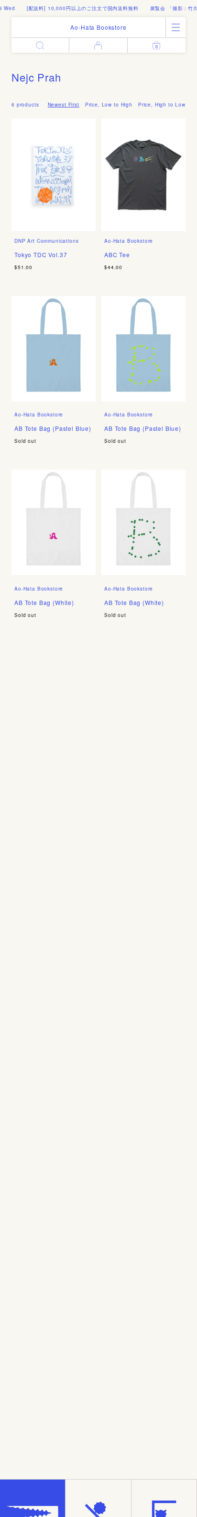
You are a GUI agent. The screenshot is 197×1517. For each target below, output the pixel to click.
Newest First (63, 104)
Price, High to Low (162, 104)
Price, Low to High (108, 104)
